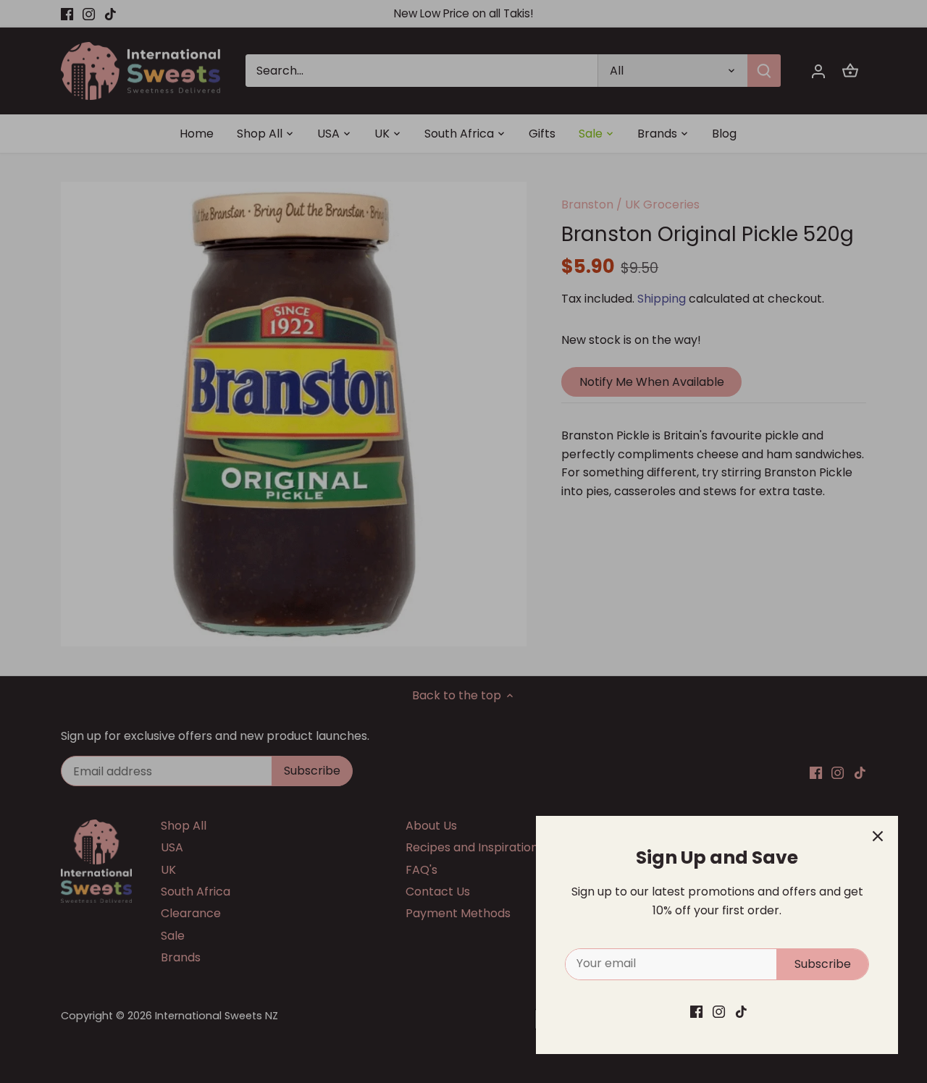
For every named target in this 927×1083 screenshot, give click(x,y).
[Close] (878, 836)
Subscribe (822, 964)
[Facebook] (696, 1011)
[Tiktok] (741, 1011)
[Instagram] (719, 1011)
